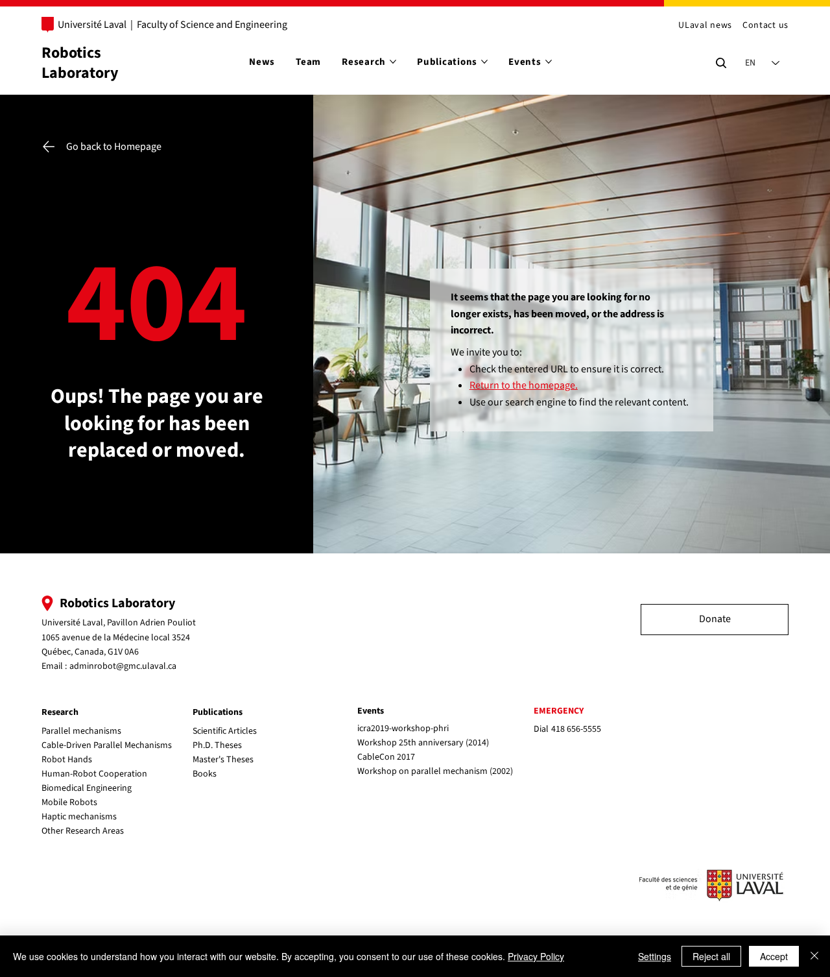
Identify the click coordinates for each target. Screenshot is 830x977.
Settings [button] (654, 956)
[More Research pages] (393, 61)
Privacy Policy (536, 956)
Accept (774, 956)
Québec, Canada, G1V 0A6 (90, 651)
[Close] (814, 956)
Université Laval (92, 25)
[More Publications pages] (484, 61)
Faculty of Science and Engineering (212, 25)
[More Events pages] (548, 61)
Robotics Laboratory (80, 63)
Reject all (711, 956)
